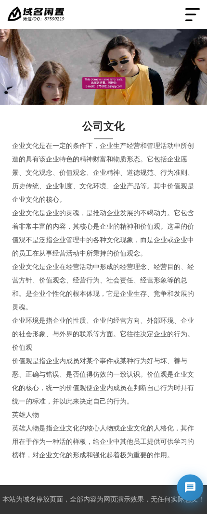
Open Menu (192, 14)
